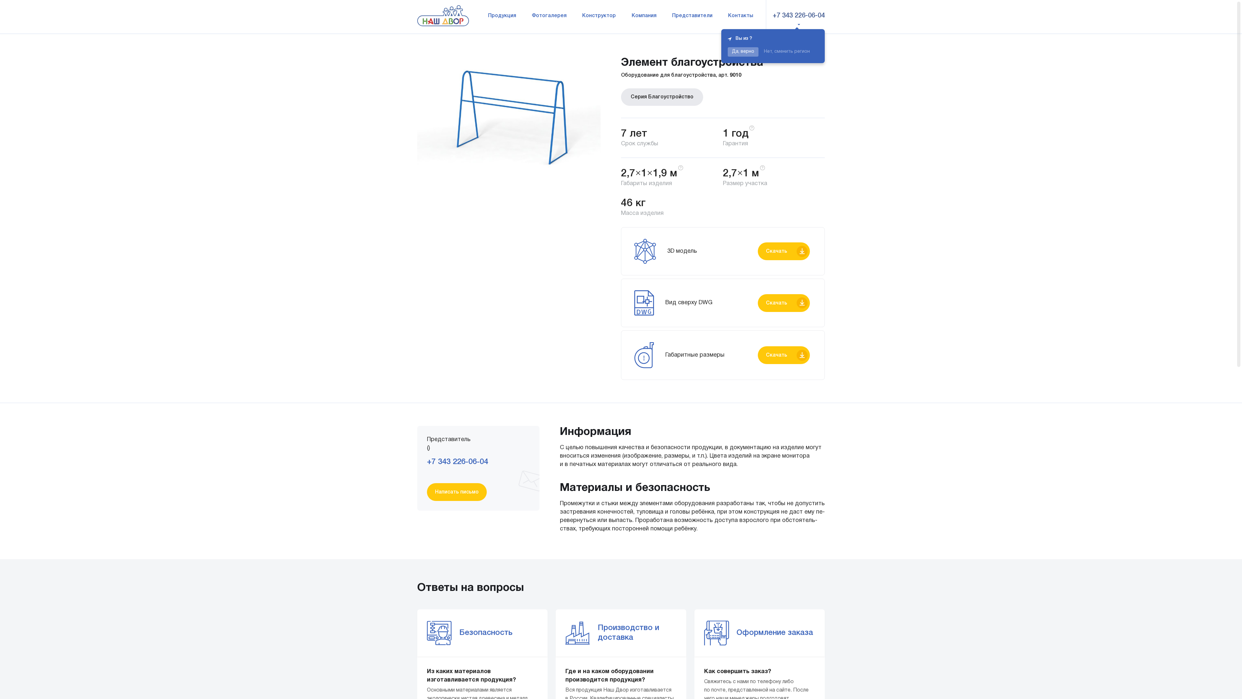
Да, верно (743, 52)
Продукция (502, 16)
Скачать (776, 251)
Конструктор (599, 16)
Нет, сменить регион (787, 52)
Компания (644, 16)
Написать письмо (457, 492)
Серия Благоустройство (662, 97)
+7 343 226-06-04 (799, 16)
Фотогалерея (549, 16)
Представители (692, 16)
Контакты (740, 16)
